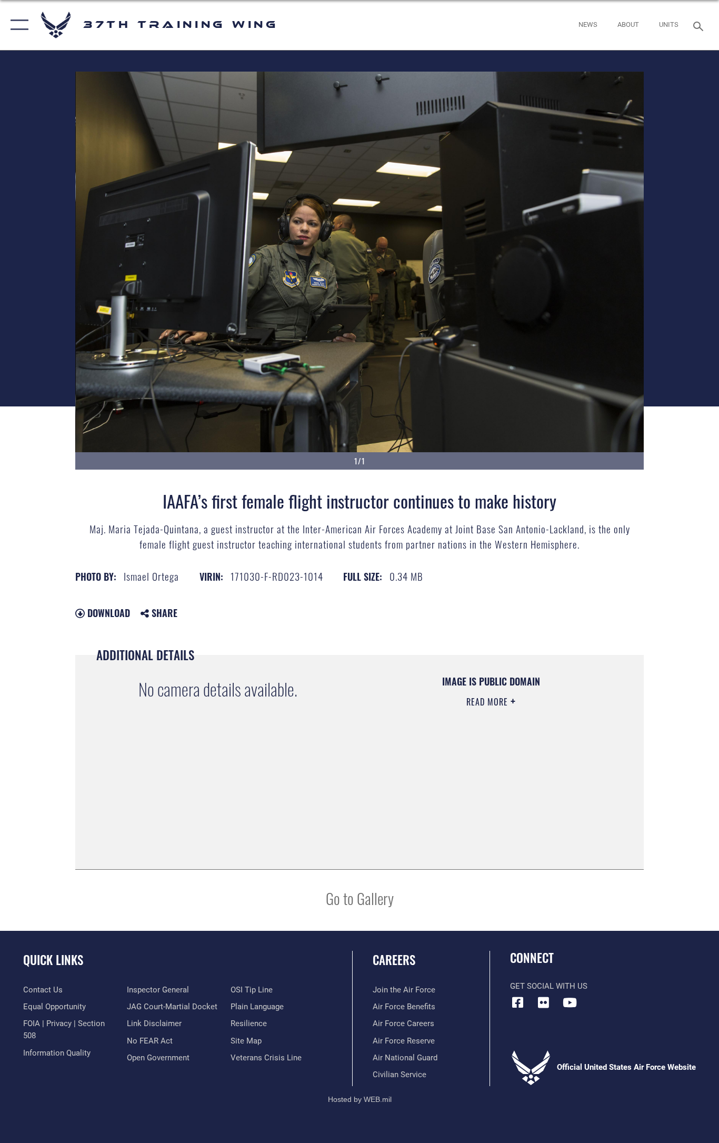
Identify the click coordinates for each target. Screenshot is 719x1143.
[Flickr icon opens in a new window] (544, 1002)
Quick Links (53, 960)
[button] (17, 25)
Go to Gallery (360, 898)
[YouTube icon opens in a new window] (569, 1002)
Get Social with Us (548, 986)
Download (107, 613)
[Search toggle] (700, 25)
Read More (488, 701)
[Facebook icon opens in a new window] (518, 1002)
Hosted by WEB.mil (360, 1099)
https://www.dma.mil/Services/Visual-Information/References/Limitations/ (490, 783)
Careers (394, 960)
